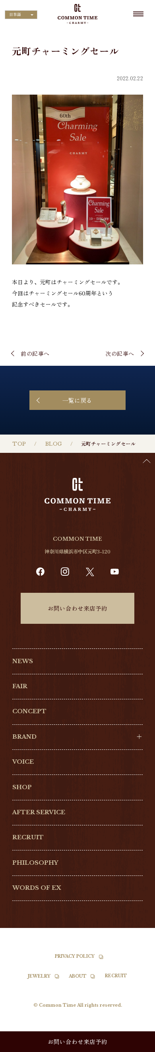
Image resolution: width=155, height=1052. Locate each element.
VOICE (23, 761)
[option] (135, 1046)
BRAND (24, 736)
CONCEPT (29, 711)
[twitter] (90, 572)
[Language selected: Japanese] (135, 1044)
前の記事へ (35, 353)
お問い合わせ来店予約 (77, 608)
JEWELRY (39, 976)
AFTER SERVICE (38, 812)
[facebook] (40, 572)
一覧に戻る (77, 400)
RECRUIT (28, 837)
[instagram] (65, 572)
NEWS (22, 661)
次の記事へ (119, 353)
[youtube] (114, 572)
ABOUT (78, 976)
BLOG (53, 444)
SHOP (22, 787)
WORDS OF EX (36, 887)
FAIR (19, 686)
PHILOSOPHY (35, 862)
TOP (19, 444)
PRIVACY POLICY (75, 956)
